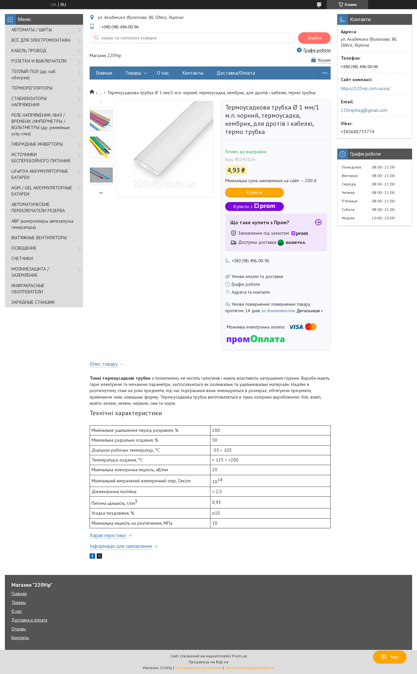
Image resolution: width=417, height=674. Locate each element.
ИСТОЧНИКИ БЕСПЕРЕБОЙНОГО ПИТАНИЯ (40, 158)
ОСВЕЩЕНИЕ (23, 248)
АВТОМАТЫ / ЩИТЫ (31, 30)
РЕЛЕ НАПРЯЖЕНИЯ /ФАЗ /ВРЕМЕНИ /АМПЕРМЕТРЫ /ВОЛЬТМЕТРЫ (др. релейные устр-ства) (40, 124)
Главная (104, 72)
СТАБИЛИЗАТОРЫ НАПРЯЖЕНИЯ (29, 101)
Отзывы (18, 629)
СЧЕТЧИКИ (22, 258)
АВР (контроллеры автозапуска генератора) (42, 224)
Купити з (243, 206)
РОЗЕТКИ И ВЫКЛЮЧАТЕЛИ (38, 61)
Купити (254, 192)
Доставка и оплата (29, 620)
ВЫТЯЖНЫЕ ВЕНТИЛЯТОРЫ (39, 238)
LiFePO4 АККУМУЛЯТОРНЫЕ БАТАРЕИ (39, 174)
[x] (99, 557)
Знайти (314, 38)
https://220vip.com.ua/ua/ (365, 88)
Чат (395, 657)
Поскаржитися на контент (198, 667)
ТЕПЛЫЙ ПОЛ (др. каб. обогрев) (33, 74)
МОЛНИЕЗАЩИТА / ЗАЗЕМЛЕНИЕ (30, 272)
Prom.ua (239, 655)
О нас (163, 72)
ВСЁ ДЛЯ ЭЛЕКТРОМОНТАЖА (40, 40)
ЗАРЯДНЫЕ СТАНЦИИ (32, 302)
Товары (133, 72)
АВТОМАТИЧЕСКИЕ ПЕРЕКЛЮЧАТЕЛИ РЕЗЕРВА (38, 207)
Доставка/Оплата (236, 72)
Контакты (192, 72)
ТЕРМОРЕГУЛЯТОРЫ (31, 88)
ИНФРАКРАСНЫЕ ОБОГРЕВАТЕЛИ (27, 289)
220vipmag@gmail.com (364, 110)
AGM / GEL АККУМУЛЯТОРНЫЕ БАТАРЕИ (41, 191)
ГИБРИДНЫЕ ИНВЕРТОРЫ (37, 144)
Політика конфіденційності (249, 667)
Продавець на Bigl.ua (208, 661)
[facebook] (92, 557)
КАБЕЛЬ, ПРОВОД (28, 50)
